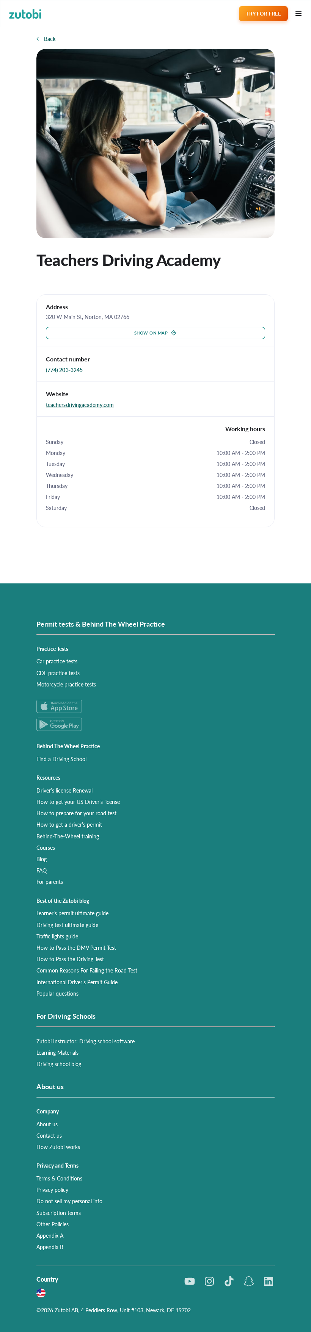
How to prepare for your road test (76, 813)
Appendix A (49, 1235)
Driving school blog (58, 1063)
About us (47, 1124)
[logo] (25, 14)
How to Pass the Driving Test (70, 958)
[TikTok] (229, 1281)
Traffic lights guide (57, 936)
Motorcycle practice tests (66, 684)
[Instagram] (209, 1281)
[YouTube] (190, 1281)
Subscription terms (58, 1212)
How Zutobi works (58, 1146)
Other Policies (52, 1224)
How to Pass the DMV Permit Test (76, 947)
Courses (45, 847)
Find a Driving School (61, 758)
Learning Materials (57, 1052)
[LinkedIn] (268, 1281)
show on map (151, 333)
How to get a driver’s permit (69, 824)
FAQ (41, 870)
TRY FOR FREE (263, 13)
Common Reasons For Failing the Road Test (86, 970)
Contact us (49, 1135)
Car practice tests (56, 661)
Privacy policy (52, 1189)
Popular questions (57, 993)
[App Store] (155, 706)
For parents (49, 881)
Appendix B (49, 1246)
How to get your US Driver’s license (78, 801)
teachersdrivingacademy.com (80, 404)
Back (49, 38)
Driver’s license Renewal (64, 790)
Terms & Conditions (59, 1178)
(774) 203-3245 (64, 370)
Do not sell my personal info (69, 1201)
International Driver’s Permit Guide (77, 982)
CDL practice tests (58, 672)
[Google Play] (155, 724)
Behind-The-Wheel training (67, 836)
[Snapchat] (249, 1281)
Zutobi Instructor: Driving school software (85, 1041)
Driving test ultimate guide (67, 924)
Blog (41, 858)
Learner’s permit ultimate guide (72, 913)
